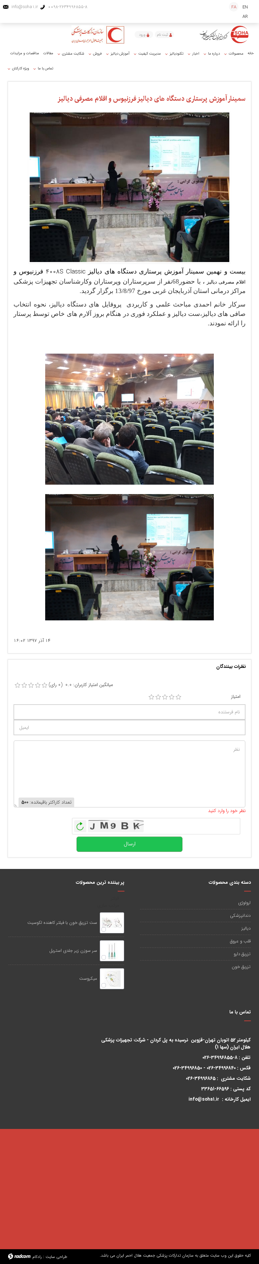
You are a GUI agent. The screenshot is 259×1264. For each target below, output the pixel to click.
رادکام (37, 1257)
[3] (165, 697)
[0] (18, 685)
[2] (158, 697)
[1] (151, 697)
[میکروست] (112, 978)
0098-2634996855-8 (67, 6)
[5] (178, 697)
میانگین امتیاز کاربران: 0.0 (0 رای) (81, 684)
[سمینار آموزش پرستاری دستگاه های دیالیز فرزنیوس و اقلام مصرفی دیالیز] (129, 187)
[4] (172, 697)
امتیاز (235, 696)
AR (245, 16)
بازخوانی (80, 824)
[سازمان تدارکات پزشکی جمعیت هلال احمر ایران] (224, 34)
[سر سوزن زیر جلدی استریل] (112, 950)
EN (245, 7)
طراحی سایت (56, 1257)
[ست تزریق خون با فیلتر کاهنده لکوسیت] (112, 922)
